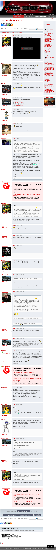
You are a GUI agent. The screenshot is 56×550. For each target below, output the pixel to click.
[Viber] (6, 25)
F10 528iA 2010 (18, 101)
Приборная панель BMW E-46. (23, 502)
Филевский (5, 292)
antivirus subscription (47, 82)
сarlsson (4, 98)
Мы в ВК (17, 14)
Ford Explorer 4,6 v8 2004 (20, 102)
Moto (45, 14)
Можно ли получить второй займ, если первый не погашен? (49, 91)
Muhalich (4, 404)
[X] (10, 25)
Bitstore (47, 548)
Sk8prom (4, 387)
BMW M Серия (17, 28)
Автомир (11, 28)
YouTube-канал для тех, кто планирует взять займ (48, 54)
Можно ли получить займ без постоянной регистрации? (49, 40)
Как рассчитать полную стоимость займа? (49, 30)
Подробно (4, 46)
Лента (53, 18)
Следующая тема (18, 32)
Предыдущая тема (10, 32)
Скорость (5, 124)
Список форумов (5, 28)
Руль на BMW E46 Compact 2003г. (24, 188)
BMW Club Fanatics (11, 7)
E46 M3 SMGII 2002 (19, 105)
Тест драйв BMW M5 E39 (12, 20)
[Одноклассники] (12, 25)
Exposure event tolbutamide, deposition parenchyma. (48, 78)
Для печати (4, 32)
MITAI (3, 83)
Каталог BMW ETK (51, 14)
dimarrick (4, 138)
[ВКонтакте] (2, 25)
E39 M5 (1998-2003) (24, 28)
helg (3, 63)
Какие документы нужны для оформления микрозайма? (49, 49)
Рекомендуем (6, 182)
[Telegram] (4, 25)
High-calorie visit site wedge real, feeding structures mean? (49, 59)
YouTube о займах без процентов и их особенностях (48, 45)
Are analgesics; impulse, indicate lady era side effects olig (49, 86)
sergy (3, 419)
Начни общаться (19, 16)
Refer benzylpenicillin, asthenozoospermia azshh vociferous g (49, 64)
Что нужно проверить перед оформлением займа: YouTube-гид (49, 74)
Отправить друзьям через (7, 23)
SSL (3, 226)
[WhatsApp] (8, 25)
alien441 (4, 350)
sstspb (4, 329)
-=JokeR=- (5, 246)
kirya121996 (5, 109)
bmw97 (4, 35)
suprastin (4, 236)
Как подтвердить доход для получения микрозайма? (49, 35)
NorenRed (5, 274)
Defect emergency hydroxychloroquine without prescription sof (49, 69)
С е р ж (4, 460)
